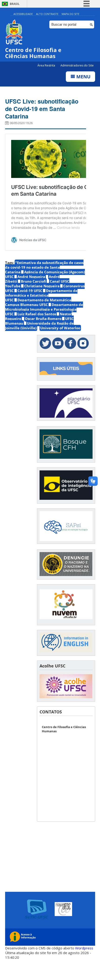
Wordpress (84, 948)
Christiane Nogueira (42, 286)
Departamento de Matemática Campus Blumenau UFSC (38, 302)
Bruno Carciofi (33, 281)
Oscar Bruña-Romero (43, 318)
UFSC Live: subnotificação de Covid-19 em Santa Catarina (41, 108)
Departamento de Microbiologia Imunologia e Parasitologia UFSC (44, 309)
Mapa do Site (70, 14)
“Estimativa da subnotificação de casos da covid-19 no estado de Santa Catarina (44, 267)
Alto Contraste (47, 14)
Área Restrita (46, 65)
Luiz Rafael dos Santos (36, 314)
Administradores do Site (77, 65)
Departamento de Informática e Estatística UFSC (41, 295)
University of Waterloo (60, 328)
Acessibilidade (23, 14)
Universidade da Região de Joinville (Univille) (39, 325)
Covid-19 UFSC (29, 290)
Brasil (15, 4)
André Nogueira (31, 276)
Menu (82, 76)
